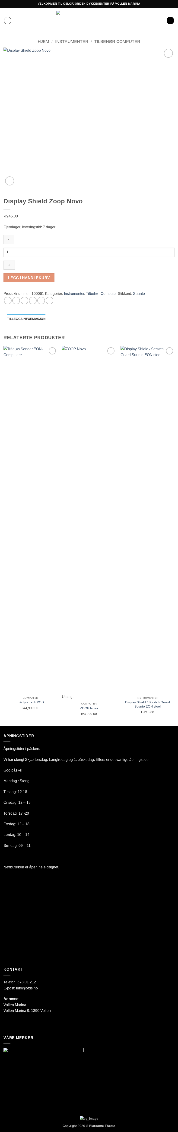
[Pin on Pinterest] (41, 300)
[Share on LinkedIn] (49, 300)
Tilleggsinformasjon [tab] (26, 319)
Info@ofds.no (27, 988)
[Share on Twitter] (24, 300)
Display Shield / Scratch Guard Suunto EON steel (147, 704)
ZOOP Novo (89, 708)
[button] (7, 20)
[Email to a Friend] (33, 300)
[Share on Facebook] (16, 300)
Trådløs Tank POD (30, 702)
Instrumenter (71, 41)
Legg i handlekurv (29, 278)
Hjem (43, 41)
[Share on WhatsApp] (8, 300)
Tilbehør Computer (117, 41)
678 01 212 (26, 982)
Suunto (139, 294)
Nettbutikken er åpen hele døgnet (30, 867)
